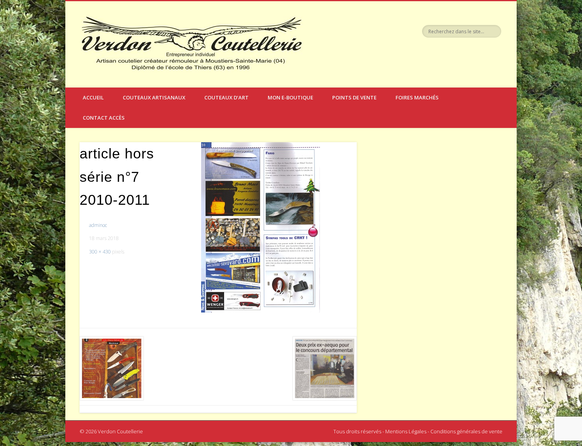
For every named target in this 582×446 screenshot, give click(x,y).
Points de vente (354, 97)
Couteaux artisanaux (154, 97)
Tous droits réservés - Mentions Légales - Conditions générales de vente (417, 431)
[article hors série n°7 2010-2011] (260, 227)
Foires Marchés (417, 97)
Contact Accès (104, 117)
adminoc (98, 225)
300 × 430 (100, 251)
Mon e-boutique (290, 97)
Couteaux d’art (226, 97)
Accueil (93, 97)
